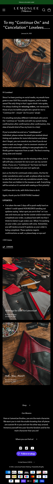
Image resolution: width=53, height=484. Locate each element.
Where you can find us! (24, 439)
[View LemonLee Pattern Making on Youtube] (32, 448)
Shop (24, 405)
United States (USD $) (25, 462)
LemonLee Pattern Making (22, 467)
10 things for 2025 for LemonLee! (21, 310)
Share (9, 247)
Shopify (41, 467)
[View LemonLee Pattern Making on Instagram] (21, 448)
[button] (43, 10)
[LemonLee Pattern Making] (26, 9)
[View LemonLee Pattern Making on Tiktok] (26, 448)
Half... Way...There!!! (15, 376)
